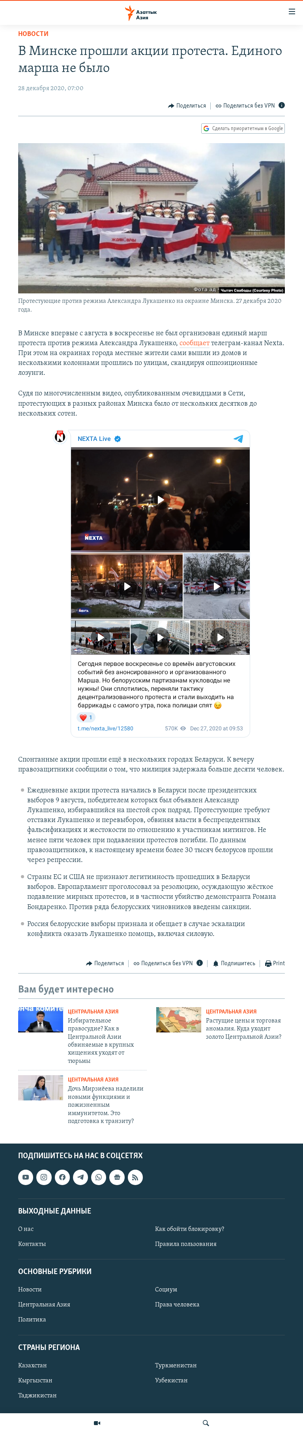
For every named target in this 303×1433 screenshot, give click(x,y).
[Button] (187, 106)
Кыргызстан (35, 1381)
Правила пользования (186, 1244)
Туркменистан (176, 1366)
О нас (26, 1229)
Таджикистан (37, 1396)
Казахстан (32, 1366)
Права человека (177, 1305)
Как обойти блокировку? (189, 1229)
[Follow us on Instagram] (43, 1177)
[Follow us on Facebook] (62, 1177)
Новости (33, 34)
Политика (32, 1320)
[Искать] (206, 1423)
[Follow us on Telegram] (80, 1177)
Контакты (32, 1244)
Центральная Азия (93, 1012)
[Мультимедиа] (97, 1423)
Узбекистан (171, 1381)
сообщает (194, 343)
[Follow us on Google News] (116, 1177)
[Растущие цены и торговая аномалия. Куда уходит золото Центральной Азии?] (178, 1019)
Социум (166, 1290)
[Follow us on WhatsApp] (98, 1177)
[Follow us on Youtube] (25, 1177)
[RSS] (135, 1177)
